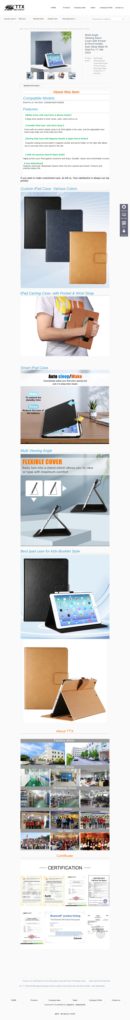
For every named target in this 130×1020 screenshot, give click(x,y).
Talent (93, 7)
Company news (80, 7)
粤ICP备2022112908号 (68, 1014)
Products (66, 7)
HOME (53, 7)
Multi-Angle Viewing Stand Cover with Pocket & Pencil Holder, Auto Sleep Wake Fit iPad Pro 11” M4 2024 (63, 29)
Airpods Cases (52, 19)
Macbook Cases (38, 19)
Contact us (119, 7)
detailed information (32, 85)
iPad (20, 19)
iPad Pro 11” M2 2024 (29, 29)
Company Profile (106, 7)
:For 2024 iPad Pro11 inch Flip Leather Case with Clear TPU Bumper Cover (58, 981)
